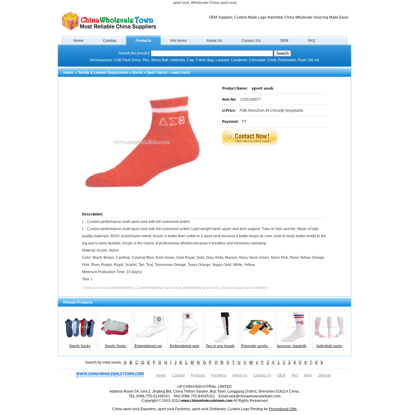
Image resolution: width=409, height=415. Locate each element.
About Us (214, 41)
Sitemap (324, 375)
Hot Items (178, 41)
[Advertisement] (282, 160)
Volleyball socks (329, 346)
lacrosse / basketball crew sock (293, 346)
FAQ (311, 41)
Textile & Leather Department (103, 73)
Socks (137, 73)
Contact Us (251, 41)
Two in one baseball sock (222, 346)
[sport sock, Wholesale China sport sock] (109, 30)
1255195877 (250, 99)
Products (143, 41)
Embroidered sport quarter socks (186, 346)
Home (78, 41)
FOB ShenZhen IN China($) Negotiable (271, 110)
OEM (284, 41)
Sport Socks (157, 73)
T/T (243, 122)
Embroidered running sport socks (151, 346)
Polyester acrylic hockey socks (258, 346)
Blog (308, 375)
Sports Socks (79, 346)
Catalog (109, 41)
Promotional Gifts (283, 409)
